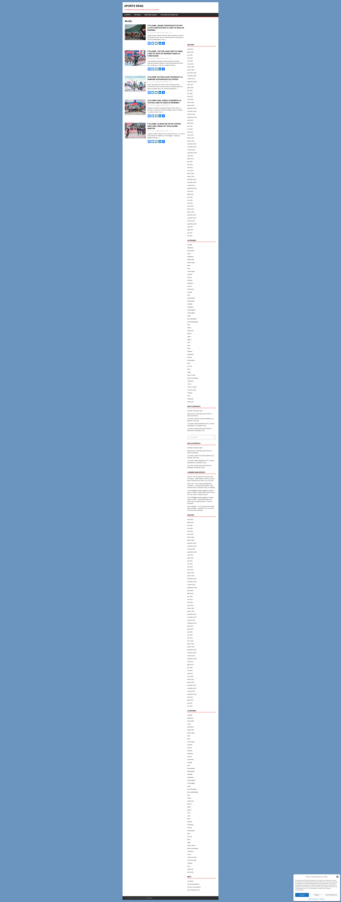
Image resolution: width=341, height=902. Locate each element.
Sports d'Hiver (191, 375)
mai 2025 (190, 93)
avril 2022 (190, 203)
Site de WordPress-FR (193, 890)
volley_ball (190, 399)
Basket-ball (190, 259)
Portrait (189, 357)
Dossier (189, 277)
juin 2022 (190, 197)
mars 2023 (190, 170)
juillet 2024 (190, 123)
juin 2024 (190, 126)
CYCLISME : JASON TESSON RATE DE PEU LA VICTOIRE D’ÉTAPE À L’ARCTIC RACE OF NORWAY (165, 27)
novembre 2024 (191, 111)
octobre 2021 (191, 221)
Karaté (189, 327)
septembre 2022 (192, 188)
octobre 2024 (191, 114)
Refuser (316, 895)
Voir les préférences (331, 895)
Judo (188, 325)
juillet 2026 (190, 52)
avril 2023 (190, 167)
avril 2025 (190, 96)
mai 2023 (190, 164)
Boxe (188, 268)
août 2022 (190, 191)
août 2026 (190, 49)
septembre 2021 (192, 224)
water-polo (190, 402)
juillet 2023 (190, 159)
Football (189, 292)
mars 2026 (190, 64)
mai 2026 (190, 58)
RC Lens (189, 366)
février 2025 (190, 102)
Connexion (190, 881)
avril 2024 (190, 132)
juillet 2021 (190, 230)
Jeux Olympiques (192, 319)
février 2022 (190, 209)
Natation (189, 351)
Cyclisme (189, 274)
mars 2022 (190, 206)
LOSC (188, 342)
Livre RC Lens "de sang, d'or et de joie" (198, 476)
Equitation (190, 283)
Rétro (188, 369)
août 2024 (190, 120)
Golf (188, 295)
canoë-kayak (191, 271)
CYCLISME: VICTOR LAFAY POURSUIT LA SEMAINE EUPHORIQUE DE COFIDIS (165, 78)
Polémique (190, 354)
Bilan (188, 265)
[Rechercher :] (202, 437)
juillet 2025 (190, 87)
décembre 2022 (191, 179)
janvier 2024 (190, 141)
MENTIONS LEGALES (150, 15)
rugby (188, 372)
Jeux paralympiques (192, 322)
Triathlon (189, 393)
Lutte (188, 345)
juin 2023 (190, 161)
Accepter (302, 895)
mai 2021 (190, 235)
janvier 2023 (190, 176)
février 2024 (190, 138)
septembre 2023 (192, 153)
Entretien (189, 280)
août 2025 (190, 84)
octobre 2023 (191, 150)
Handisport (190, 307)
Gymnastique (191, 298)
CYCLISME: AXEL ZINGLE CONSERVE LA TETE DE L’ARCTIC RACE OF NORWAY (164, 101)
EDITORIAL (137, 15)
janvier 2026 (190, 70)
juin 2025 (190, 90)
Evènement (190, 289)
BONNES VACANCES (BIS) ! (195, 411)
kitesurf (189, 333)
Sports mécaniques (192, 378)
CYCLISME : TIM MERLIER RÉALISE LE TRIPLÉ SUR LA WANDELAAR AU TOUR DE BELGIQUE (199, 501)
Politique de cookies (313, 899)
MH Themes (149, 898)
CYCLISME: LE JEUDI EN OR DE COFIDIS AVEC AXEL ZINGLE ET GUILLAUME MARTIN (164, 126)
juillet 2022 (190, 194)
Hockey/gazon (191, 310)
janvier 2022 (190, 212)
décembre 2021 (191, 215)
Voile (188, 396)
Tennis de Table (191, 387)
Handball (189, 304)
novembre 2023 (191, 147)
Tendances (190, 381)
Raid (188, 363)
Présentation (191, 360)
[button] (337, 877)
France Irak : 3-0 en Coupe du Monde (198, 483)
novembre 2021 (191, 218)
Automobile (190, 250)
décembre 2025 (191, 73)
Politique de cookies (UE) (169, 15)
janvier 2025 (190, 105)
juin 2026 (190, 55)
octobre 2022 (191, 185)
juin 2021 (190, 233)
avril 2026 (190, 61)
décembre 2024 (191, 108)
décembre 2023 (191, 144)
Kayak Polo (190, 331)
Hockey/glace (191, 313)
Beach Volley (191, 262)
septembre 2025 (192, 81)
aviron (189, 254)
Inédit (188, 316)
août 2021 (190, 227)
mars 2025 (190, 99)
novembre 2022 (191, 182)
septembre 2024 (192, 117)
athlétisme (190, 248)
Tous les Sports (191, 390)
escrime (189, 286)
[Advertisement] (201, 30)
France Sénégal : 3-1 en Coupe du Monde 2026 (200, 506)
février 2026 (190, 67)
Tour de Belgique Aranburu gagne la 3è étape (200, 490)
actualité (189, 245)
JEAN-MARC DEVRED (163, 32)
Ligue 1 (189, 336)
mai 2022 (190, 200)
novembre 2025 (191, 76)
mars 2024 (190, 135)
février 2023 (190, 173)
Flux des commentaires (194, 887)
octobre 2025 (191, 78)
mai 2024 (190, 129)
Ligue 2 (189, 339)
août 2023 (190, 156)
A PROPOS (321, 899)
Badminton (190, 256)
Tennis (189, 384)
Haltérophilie (190, 301)
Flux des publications (193, 884)
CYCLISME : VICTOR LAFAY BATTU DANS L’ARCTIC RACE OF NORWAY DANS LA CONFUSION (165, 53)
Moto (188, 348)
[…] (165, 39)
